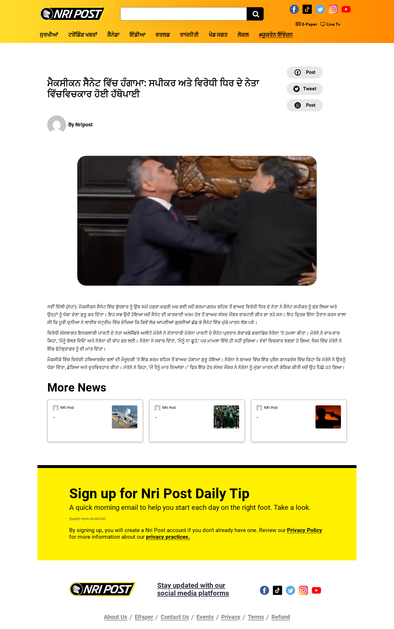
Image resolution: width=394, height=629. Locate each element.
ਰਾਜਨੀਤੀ (189, 35)
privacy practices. (168, 536)
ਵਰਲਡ (163, 35)
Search (255, 13)
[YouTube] (347, 9)
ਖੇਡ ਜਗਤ (218, 35)
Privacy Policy (304, 530)
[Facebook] (295, 9)
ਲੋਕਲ (243, 35)
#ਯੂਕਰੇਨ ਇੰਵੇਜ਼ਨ (276, 35)
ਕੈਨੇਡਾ (113, 35)
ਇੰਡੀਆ (138, 35)
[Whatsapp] (305, 105)
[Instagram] (334, 9)
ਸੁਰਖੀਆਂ (49, 35)
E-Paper (309, 24)
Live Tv (333, 24)
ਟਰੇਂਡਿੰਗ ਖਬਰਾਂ (82, 35)
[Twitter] (321, 9)
